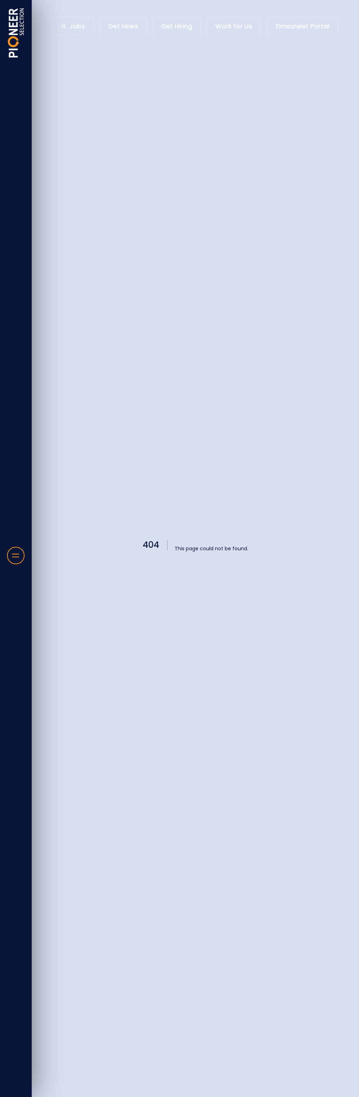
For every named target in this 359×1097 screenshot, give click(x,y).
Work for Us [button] (233, 26)
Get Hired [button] (123, 26)
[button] (73, 26)
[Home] (16, 33)
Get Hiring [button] (176, 26)
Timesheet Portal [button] (302, 26)
